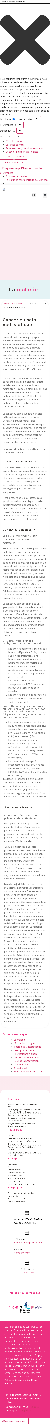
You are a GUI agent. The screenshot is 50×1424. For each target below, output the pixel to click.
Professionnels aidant (26, 1053)
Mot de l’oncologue (24, 1043)
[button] (25, 40)
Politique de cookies (16, 176)
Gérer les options (15, 141)
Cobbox (35, 1406)
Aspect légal (20, 1068)
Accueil (6, 303)
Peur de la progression (26, 1060)
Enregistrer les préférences (16, 168)
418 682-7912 (28, 1272)
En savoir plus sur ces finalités (22, 151)
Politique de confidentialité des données (27, 179)
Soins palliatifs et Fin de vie (28, 1071)
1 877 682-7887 (22, 1253)
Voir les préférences (12, 162)
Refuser (21, 156)
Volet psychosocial (24, 1050)
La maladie (19, 1039)
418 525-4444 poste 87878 (28, 1242)
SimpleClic (25, 1410)
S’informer (18, 303)
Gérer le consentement (14, 1421)
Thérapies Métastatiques (27, 1046)
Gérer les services (15, 144)
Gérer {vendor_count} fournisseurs (24, 148)
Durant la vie (21, 1064)
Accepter (6, 156)
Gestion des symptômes (27, 1057)
